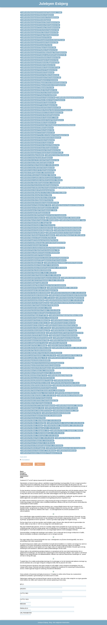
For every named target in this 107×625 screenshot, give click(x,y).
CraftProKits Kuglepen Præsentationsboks (63, 335)
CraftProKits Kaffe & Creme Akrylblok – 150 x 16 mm (37, 298)
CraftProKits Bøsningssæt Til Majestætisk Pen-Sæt (37, 87)
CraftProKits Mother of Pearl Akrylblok (70, 395)
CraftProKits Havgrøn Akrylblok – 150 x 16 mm (62, 288)
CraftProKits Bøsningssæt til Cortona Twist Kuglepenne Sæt (40, 25)
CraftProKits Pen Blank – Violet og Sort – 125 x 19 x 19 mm (39, 435)
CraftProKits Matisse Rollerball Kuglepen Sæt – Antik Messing (40, 373)
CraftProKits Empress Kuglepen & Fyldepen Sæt (68, 205)
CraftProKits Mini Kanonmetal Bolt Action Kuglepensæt (38, 388)
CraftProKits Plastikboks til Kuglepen (33, 448)
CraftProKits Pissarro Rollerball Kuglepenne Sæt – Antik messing (41, 445)
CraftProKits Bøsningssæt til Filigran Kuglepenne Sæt (38, 47)
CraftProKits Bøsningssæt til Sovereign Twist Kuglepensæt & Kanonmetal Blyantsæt (48, 125)
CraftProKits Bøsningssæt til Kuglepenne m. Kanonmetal (39, 80)
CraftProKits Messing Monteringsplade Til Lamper (37, 380)
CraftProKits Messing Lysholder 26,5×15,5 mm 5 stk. (37, 378)
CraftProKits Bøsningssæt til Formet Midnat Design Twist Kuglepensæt (43, 52)
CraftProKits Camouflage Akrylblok (32, 155)
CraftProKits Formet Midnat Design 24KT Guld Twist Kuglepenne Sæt (43, 242)
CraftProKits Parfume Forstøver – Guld (65, 410)
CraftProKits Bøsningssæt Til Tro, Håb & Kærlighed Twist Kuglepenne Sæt (44, 135)
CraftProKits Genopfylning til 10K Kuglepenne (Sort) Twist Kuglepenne (43, 260)
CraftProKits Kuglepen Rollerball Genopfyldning (36, 338)
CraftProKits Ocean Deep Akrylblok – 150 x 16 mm (61, 408)
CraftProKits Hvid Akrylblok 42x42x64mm (34, 295)
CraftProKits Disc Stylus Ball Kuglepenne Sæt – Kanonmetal (40, 182)
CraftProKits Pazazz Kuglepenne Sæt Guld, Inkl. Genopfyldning (41, 415)
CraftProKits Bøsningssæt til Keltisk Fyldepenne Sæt (38, 65)
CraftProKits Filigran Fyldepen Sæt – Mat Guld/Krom (63, 217)
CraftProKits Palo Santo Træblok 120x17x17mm (36, 410)
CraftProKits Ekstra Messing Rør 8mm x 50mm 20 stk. (38, 197)
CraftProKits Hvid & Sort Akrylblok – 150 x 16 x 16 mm (68, 293)
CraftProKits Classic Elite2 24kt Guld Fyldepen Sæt (37, 162)
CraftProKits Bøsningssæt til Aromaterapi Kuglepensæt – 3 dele (41, 12)
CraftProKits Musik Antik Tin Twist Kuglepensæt (36, 398)
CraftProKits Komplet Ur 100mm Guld (63, 320)
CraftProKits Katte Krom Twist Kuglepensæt (35, 303)
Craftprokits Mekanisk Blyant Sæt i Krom (34, 375)
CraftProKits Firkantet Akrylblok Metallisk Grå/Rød (37, 230)
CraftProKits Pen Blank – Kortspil (31, 425)
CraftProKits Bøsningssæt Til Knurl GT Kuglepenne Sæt (39, 70)
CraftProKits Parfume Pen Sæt (30, 413)
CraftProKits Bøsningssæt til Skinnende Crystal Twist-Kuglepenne (42, 120)
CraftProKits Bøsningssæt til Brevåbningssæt (35, 20)
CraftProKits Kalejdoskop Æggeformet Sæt (69, 298)
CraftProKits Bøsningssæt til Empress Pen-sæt (36, 37)
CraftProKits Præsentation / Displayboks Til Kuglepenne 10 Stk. (41, 453)
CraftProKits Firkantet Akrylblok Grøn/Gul (68, 227)
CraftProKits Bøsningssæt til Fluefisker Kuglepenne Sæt (39, 50)
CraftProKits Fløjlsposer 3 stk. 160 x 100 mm (71, 235)
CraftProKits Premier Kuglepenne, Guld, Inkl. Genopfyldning (66, 448)
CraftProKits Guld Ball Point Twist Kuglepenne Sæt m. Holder (40, 277)
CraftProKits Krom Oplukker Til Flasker (63, 330)
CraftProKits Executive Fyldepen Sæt (33, 217)
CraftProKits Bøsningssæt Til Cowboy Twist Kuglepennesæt (40, 27)
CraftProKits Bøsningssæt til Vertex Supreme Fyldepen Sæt (40, 145)
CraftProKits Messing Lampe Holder (60, 375)
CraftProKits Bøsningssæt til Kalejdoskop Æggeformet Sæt (40, 62)
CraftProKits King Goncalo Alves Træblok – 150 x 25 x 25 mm (40, 310)
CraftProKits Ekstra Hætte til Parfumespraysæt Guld (37, 190)
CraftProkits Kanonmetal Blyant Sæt (32, 300)
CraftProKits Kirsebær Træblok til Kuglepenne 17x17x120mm (40, 313)
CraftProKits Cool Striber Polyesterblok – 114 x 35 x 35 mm (39, 165)
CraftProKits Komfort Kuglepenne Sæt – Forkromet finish (39, 318)
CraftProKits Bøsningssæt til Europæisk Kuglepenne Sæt (39, 42)
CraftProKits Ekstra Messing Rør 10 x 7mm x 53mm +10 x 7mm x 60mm (43, 192)
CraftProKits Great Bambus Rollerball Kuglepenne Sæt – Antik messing (43, 267)
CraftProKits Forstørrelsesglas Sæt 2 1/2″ (34, 245)
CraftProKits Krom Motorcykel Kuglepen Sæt (35, 330)
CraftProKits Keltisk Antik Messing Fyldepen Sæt (66, 303)
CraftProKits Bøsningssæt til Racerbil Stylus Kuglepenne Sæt (40, 107)
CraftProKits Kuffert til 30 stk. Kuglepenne (34, 335)
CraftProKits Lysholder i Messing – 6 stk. (34, 358)
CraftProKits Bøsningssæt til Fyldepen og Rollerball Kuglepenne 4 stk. (43, 55)
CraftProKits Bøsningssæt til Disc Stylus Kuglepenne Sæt (39, 32)
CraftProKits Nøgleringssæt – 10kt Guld (69, 405)
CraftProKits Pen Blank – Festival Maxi (33, 423)
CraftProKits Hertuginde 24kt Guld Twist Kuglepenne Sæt (39, 290)
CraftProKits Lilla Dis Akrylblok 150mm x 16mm (36, 348)
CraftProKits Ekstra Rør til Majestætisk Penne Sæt (37, 200)
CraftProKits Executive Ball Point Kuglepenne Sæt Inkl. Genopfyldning (43, 215)
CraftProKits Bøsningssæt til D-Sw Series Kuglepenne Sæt (39, 30)
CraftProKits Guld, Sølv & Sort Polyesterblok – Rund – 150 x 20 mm (42, 280)
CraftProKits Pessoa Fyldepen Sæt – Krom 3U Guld (37, 440)
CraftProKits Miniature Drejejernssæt (67, 393)
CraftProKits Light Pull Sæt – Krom (59, 345)
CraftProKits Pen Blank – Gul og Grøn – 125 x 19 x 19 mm (65, 423)
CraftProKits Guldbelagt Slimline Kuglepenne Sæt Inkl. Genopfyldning (43, 285)
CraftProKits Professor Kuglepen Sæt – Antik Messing (38, 450)
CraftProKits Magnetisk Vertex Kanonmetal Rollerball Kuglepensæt (42, 363)
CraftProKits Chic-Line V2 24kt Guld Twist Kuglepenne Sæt (39, 160)
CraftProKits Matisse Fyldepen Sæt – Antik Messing (37, 370)
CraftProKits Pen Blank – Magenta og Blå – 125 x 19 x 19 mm (63, 425)
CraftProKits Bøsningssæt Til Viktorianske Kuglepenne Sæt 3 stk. (42, 152)
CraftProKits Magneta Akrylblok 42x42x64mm (35, 360)
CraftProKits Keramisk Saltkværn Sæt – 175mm (36, 308)
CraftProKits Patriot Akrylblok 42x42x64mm (56, 413)
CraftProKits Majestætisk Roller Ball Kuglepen (35, 368)
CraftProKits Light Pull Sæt (57, 343)
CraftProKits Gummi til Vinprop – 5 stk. (33, 288)
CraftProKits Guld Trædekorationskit (73, 277)
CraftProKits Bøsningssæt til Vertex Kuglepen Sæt (37, 142)
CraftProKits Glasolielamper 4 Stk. (32, 262)
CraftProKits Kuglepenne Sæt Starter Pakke (35, 340)
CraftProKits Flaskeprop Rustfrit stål (32, 232)
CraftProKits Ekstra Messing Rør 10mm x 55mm (36, 195)
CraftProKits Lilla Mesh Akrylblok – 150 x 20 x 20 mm (69, 348)
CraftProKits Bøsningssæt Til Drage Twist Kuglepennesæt (39, 35)
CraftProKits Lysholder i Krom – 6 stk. (70, 355)
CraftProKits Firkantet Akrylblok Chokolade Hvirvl (36, 227)
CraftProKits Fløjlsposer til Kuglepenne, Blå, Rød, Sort (38, 237)
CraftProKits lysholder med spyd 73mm (61, 358)
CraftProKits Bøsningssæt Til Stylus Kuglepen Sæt (37, 130)
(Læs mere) (23, 457)
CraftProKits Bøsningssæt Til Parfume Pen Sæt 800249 (38, 95)
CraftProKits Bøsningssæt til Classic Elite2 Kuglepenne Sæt (40, 22)
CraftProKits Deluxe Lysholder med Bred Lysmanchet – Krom (40, 177)
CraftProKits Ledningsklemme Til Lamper (34, 343)
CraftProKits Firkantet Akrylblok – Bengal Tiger (36, 222)
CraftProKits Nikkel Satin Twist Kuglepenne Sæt (36, 403)
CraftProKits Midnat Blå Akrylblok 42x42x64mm (36, 385)
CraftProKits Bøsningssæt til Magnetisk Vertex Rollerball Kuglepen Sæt (43, 82)
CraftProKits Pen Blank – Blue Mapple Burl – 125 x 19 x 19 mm (40, 420)
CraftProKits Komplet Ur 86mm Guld (32, 325)
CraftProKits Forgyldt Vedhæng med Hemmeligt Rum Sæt (39, 240)
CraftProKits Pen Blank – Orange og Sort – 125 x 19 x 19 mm (40, 428)
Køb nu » (40, 464)
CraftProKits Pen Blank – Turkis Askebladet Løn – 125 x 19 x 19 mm (42, 433)
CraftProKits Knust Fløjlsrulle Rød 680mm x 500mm (65, 315)
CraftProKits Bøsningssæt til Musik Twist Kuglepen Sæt (38, 90)
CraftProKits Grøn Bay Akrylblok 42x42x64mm (35, 270)
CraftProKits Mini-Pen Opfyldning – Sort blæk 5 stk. (37, 393)
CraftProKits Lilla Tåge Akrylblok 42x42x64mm (35, 350)
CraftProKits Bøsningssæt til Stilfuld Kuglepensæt (37, 127)
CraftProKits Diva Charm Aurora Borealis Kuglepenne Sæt (39, 185)
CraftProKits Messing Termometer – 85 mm (65, 383)
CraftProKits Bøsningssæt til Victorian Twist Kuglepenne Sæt (40, 150)
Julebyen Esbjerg (53, 4)
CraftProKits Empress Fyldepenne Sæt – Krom (36, 205)
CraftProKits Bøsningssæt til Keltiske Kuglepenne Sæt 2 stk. (40, 67)
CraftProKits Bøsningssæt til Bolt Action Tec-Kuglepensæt (39, 17)
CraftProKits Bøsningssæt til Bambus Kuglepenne (37, 15)
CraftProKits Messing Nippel (64, 380)
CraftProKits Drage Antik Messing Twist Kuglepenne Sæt (39, 187)
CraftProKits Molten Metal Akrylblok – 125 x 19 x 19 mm (38, 395)
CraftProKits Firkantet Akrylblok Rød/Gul (67, 230)
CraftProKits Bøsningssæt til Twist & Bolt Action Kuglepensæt (40, 137)
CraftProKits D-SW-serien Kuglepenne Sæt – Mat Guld (38, 175)
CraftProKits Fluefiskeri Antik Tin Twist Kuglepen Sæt (63, 232)
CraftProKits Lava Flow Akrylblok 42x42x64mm (65, 340)
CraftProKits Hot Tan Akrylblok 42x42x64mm (35, 293)
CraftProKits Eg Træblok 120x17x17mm (71, 187)
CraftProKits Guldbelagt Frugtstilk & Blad (34, 282)
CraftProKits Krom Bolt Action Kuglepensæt (66, 328)
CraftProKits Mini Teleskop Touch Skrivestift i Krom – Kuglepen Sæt (42, 390)
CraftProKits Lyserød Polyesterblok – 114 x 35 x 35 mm (38, 355)
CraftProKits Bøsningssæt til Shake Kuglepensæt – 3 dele (39, 117)
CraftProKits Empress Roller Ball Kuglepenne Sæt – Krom (39, 207)
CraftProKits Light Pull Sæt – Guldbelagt (33, 345)
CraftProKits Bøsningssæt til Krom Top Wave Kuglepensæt (39, 75)
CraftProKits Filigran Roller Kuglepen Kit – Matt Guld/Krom (39, 220)
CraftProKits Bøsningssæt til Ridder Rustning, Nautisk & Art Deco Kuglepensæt (46, 110)
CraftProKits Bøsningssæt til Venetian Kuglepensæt (37, 140)
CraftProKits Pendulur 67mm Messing (67, 438)
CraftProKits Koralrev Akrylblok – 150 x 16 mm (35, 328)
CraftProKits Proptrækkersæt (66, 450)
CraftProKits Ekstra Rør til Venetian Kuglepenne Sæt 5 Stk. (39, 202)
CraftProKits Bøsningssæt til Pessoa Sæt (70, 97)
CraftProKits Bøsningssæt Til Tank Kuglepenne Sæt (37, 132)
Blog (50, 622)
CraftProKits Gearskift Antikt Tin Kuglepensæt (35, 255)
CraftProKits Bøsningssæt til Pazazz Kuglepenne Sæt (38, 97)
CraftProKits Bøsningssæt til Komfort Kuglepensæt (37, 72)
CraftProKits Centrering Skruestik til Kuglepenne (36, 157)
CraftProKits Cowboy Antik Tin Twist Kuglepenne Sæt (38, 170)
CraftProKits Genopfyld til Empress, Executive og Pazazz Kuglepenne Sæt (44, 257)
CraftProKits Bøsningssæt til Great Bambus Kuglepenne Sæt (40, 57)
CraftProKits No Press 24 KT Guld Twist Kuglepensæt (38, 405)
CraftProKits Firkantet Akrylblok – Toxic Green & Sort (38, 225)
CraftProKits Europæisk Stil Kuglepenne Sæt (35, 212)
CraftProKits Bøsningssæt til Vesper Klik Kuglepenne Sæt (39, 147)
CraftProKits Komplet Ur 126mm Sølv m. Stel (35, 323)
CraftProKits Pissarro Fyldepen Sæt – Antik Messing (37, 443)
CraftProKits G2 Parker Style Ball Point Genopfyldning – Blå (40, 250)
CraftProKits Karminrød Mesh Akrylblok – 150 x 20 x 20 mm (64, 300)
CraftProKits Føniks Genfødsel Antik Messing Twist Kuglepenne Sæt (42, 247)
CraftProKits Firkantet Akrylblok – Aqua (72, 220)
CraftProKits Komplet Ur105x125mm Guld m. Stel (61, 325)
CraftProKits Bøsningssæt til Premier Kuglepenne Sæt (38, 102)
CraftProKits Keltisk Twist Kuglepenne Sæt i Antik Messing (39, 305)
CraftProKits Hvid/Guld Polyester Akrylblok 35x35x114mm (67, 295)
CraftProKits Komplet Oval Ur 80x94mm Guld (35, 320)
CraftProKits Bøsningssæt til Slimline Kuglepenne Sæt (38, 122)
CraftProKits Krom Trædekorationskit (33, 333)
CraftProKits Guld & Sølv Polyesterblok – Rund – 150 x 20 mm (40, 275)
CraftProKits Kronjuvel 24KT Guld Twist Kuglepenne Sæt (65, 333)
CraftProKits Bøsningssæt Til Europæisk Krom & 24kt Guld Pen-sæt (42, 40)
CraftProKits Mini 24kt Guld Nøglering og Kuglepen (69, 385)
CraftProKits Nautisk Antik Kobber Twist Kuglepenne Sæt (39, 400)
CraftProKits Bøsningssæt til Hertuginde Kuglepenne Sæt (39, 60)
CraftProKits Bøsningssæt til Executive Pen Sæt (36, 45)
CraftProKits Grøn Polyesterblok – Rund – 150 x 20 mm (38, 272)
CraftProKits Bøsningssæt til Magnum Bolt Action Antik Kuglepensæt (43, 85)
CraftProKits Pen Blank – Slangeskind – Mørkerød (66, 430)
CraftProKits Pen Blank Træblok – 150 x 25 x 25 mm (37, 438)
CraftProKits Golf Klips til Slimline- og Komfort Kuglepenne (63, 262)
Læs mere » (26, 464)
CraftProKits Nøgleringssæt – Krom (32, 408)
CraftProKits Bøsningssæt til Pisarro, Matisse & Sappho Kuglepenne (42, 100)
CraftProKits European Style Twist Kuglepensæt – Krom (38, 210)
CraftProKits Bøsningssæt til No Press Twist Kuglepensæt (39, 92)
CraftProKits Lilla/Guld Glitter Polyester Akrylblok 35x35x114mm (41, 353)
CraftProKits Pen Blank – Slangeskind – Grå (35, 430)
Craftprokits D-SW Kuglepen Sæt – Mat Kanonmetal (37, 172)
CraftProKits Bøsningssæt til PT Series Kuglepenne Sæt (39, 105)
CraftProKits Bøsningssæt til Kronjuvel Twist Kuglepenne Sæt (40, 77)
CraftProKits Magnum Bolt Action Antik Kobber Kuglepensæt (40, 365)
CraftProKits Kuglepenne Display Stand (66, 338)
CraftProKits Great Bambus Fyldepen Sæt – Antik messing (39, 265)
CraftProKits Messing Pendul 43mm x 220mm (35, 383)
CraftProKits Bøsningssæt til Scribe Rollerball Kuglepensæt (40, 115)
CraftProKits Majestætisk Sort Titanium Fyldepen (67, 368)
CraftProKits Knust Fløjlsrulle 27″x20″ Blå (34, 315)
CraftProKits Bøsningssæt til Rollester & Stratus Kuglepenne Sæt (41, 112)
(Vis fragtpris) (26, 459)
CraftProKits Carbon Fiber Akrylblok (56, 155)
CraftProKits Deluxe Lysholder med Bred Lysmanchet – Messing (41, 180)
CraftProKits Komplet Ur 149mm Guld (63, 323)
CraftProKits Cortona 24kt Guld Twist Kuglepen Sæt (37, 167)
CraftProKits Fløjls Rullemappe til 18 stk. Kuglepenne (38, 235)
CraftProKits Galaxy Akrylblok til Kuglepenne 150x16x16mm (40, 252)
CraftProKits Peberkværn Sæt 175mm (33, 418)
